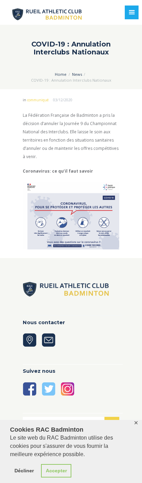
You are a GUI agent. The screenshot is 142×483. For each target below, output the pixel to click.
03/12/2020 (62, 99)
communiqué (38, 99)
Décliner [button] (24, 470)
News (77, 74)
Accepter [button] (56, 470)
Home (61, 74)
